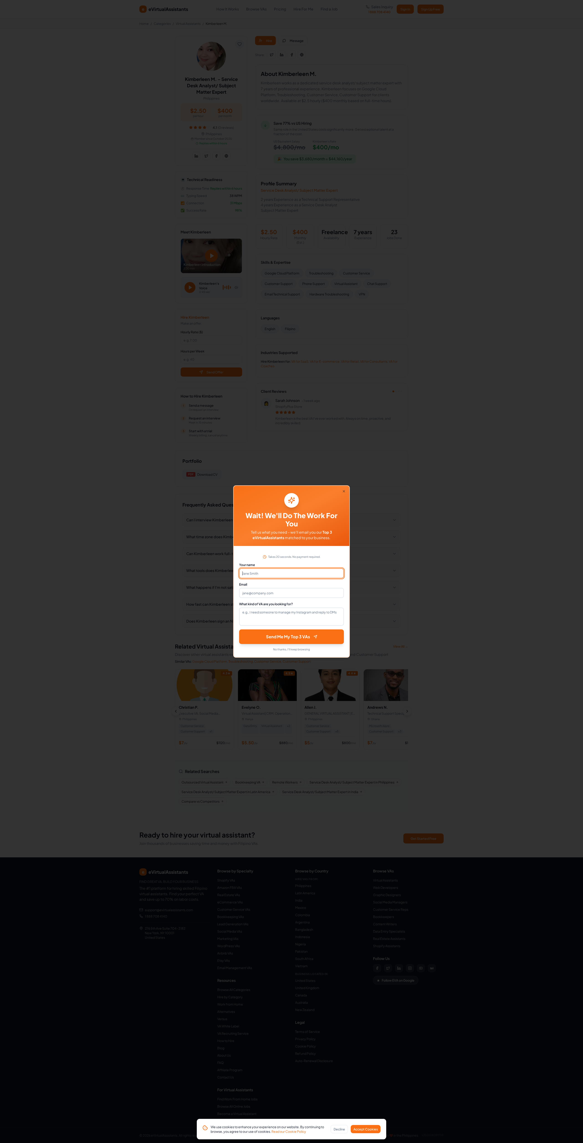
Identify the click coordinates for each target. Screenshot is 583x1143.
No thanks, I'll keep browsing (291, 649)
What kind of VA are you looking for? (266, 604)
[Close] (344, 491)
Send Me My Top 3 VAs (288, 636)
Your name (247, 565)
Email (243, 584)
